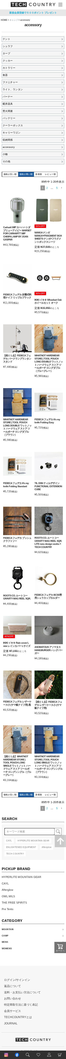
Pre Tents (7, 909)
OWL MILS (8, 896)
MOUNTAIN (8, 929)
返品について (12, 986)
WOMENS (7, 948)
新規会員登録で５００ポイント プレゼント (33, 12)
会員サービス (12, 1010)
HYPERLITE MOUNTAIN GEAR (21, 876)
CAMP (5, 935)
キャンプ (14, 20)
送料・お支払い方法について (22, 992)
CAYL (5, 883)
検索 (58, 831)
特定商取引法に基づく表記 (21, 1004)
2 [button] (47, 187)
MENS (5, 942)
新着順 (38, 174)
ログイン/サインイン (17, 979)
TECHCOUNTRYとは (18, 1017)
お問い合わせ (12, 998)
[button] (61, 188)
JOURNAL (10, 1023)
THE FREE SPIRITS (14, 902)
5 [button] (57, 187)
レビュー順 (50, 174)
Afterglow (7, 889)
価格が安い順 (10, 174)
